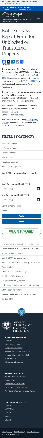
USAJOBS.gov (10, 409)
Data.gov (8, 420)
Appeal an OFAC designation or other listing (20, 391)
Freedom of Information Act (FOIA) (17, 355)
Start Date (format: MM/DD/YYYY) (16, 184)
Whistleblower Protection (14, 362)
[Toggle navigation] (39, 17)
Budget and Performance (13, 348)
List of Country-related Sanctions (16, 387)
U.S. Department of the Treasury (20, 7)
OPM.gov (8, 412)
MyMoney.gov (9, 416)
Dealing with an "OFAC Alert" (15, 384)
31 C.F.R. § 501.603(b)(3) (28, 81)
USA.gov (8, 405)
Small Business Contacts (13, 344)
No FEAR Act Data (11, 358)
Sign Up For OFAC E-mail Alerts (15, 376)
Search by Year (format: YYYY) (14, 206)
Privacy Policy (7, 432)
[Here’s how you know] (21, 3)
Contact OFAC (10, 380)
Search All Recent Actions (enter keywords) (19, 173)
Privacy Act (9, 340)
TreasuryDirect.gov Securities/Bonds (18, 351)
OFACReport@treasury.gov (13, 114)
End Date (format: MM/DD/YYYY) (15, 195)
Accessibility (14, 434)
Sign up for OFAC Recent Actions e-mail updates (21, 232)
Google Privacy (19, 432)
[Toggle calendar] (38, 188)
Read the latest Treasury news (18, 9)
